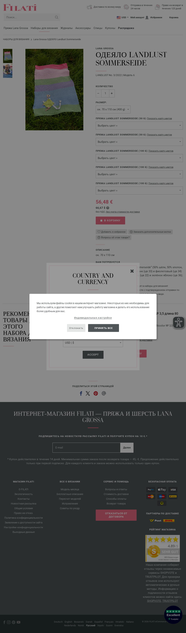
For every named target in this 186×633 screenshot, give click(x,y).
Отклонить (76, 328)
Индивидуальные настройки (93, 317)
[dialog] (93, 316)
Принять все (103, 328)
